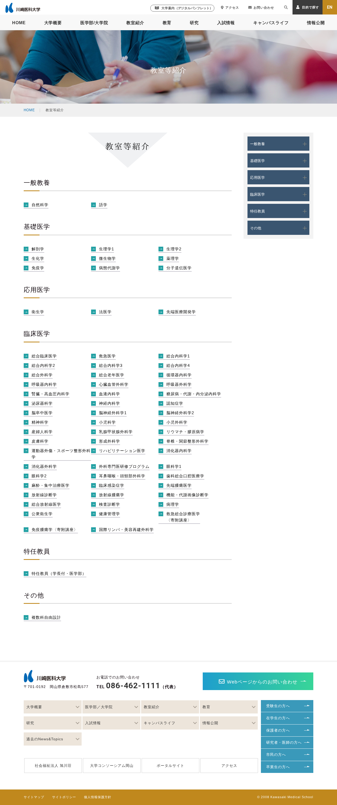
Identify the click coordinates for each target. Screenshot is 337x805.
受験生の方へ (278, 706)
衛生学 (38, 312)
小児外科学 (176, 422)
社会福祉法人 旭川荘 (53, 765)
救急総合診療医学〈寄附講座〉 (183, 517)
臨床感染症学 (111, 485)
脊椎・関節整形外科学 (187, 441)
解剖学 (38, 249)
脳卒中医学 (42, 413)
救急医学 (107, 356)
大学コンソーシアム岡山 (111, 765)
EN (330, 7)
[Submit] (286, 8)
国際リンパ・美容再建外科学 (126, 529)
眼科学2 (39, 476)
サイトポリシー (64, 797)
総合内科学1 (178, 356)
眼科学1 (173, 466)
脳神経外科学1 (113, 413)
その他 (255, 228)
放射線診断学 (44, 495)
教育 (167, 23)
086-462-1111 (133, 685)
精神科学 (40, 422)
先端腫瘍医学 (179, 485)
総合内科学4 (178, 365)
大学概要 (53, 23)
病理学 (172, 504)
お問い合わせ (264, 7)
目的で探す (310, 7)
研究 (194, 23)
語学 (103, 204)
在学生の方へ (278, 718)
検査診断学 (109, 504)
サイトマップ (34, 797)
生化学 (38, 258)
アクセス (232, 7)
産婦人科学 (42, 431)
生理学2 (173, 249)
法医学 (105, 312)
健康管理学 (109, 514)
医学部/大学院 (94, 23)
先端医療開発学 (181, 312)
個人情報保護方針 (97, 797)
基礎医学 (257, 161)
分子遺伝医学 (179, 268)
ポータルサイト (170, 765)
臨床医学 (257, 194)
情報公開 (316, 23)
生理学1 (106, 249)
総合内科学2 (43, 365)
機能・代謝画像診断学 (187, 495)
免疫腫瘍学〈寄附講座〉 (55, 529)
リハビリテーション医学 (122, 450)
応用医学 (257, 177)
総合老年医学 (111, 375)
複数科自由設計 (46, 617)
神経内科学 (109, 403)
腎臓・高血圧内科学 (51, 394)
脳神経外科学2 (180, 413)
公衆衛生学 (42, 514)
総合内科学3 (110, 365)
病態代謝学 (109, 268)
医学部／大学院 (99, 707)
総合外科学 (42, 375)
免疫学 (38, 268)
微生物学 (107, 258)
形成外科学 (109, 441)
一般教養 (257, 144)
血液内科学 (109, 394)
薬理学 (172, 258)
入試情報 (226, 23)
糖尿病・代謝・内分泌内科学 (193, 394)
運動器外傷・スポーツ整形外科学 (61, 453)
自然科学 (40, 204)
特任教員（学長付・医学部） (59, 573)
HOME (19, 23)
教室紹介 (135, 23)
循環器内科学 (179, 375)
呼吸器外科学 (179, 384)
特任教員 (257, 211)
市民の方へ (276, 754)
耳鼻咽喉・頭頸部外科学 (122, 476)
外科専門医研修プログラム (124, 466)
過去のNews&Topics (44, 739)
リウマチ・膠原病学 (185, 431)
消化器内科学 (179, 450)
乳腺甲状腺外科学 (116, 431)
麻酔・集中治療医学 (51, 485)
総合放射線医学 (46, 504)
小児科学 (107, 422)
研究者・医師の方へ (284, 742)
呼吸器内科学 (44, 384)
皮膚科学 (40, 441)
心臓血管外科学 (113, 384)
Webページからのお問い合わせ (262, 682)
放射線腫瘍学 (111, 495)
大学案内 (187, 8)
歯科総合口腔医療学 (185, 476)
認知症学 (174, 403)
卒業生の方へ (278, 767)
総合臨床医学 (44, 356)
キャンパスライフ (271, 23)
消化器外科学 (44, 466)
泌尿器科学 (42, 403)
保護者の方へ (278, 730)
